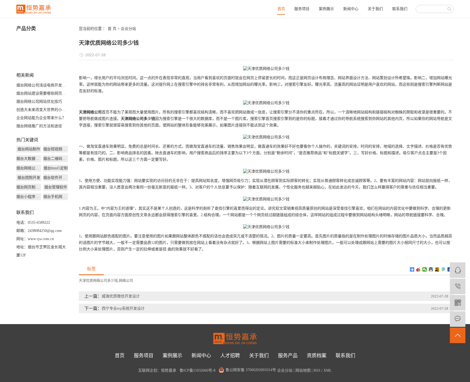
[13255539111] (457, 286)
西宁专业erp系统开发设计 (123, 308)
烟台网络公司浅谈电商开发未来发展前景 (42, 85)
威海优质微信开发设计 (121, 296)
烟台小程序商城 (28, 197)
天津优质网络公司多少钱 (98, 280)
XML (327, 370)
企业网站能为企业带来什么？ (41, 118)
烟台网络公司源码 (28, 168)
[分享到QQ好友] (431, 269)
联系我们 (399, 9)
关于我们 (375, 9)
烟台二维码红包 (55, 159)
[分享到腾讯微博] (443, 269)
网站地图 (303, 370)
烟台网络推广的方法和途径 (39, 126)
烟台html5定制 (56, 168)
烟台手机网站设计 (55, 197)
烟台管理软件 (55, 187)
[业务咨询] (457, 270)
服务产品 (288, 355)
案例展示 (326, 9)
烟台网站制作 (28, 149)
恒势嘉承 (168, 370)
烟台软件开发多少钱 (55, 178)
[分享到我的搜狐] (437, 269)
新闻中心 (350, 9)
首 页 (112, 29)
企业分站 (128, 29)
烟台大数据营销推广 (28, 159)
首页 (281, 9)
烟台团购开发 (28, 178)
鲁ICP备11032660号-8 (197, 370)
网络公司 (126, 280)
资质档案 (316, 355)
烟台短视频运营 (55, 149)
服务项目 (302, 9)
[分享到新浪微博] (418, 269)
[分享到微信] (424, 269)
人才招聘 (230, 355)
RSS (317, 370)
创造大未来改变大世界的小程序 (42, 110)
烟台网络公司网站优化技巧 (39, 102)
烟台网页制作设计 (28, 187)
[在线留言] (457, 319)
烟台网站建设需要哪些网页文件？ (42, 93)
